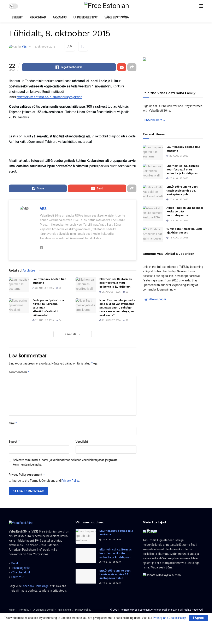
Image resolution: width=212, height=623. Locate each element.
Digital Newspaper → (156, 299)
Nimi (13, 423)
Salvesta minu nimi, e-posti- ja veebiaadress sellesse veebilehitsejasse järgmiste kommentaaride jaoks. (65, 462)
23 (126, 292)
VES (24, 46)
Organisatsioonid (43, 609)
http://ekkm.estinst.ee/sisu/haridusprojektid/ (49, 97)
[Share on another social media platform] (131, 67)
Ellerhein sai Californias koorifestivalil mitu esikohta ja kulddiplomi (115, 283)
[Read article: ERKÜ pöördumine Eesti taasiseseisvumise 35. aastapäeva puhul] (153, 192)
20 (59, 288)
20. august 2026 (44, 288)
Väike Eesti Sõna (117, 17)
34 (59, 320)
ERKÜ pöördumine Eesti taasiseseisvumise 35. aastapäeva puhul (182, 190)
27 (126, 320)
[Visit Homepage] (108, 6)
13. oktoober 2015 (44, 46)
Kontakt (24, 609)
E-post (14, 441)
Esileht (17, 17)
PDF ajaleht (64, 609)
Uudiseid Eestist (85, 17)
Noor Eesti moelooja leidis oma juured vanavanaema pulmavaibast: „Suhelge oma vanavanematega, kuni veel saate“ (117, 308)
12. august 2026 (44, 320)
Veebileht (82, 441)
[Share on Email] (121, 67)
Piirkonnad (38, 17)
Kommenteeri (19, 372)
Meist (14, 563)
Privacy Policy (70, 480)
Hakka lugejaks (20, 567)
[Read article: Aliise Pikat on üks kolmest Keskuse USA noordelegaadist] (153, 213)
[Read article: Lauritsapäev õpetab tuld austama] (19, 284)
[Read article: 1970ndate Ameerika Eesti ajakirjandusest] (153, 234)
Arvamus (60, 17)
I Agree (198, 617)
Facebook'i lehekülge (35, 586)
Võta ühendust (20, 572)
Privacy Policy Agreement (27, 474)
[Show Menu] (201, 6)
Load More (72, 334)
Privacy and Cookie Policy (169, 617)
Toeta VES (17, 577)
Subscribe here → (154, 120)
